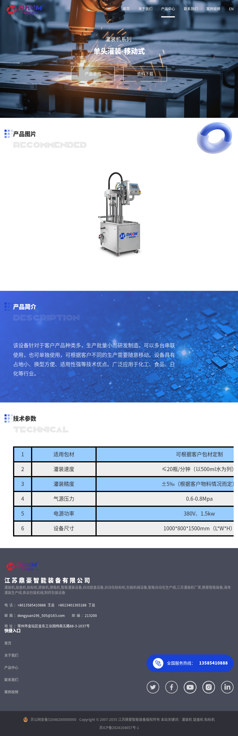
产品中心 (168, 8)
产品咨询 (93, 74)
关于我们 (145, 8)
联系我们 (191, 8)
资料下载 (145, 74)
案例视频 (213, 8)
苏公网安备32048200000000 (53, 719)
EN (231, 8)
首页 (126, 8)
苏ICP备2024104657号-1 (119, 727)
